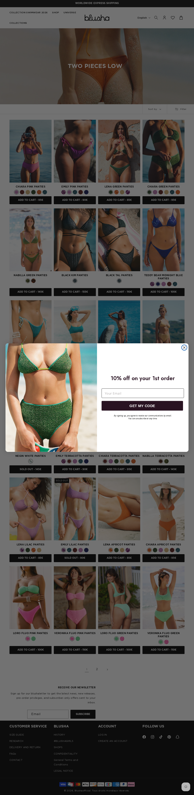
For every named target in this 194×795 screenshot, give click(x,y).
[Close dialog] (184, 347)
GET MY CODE (142, 406)
